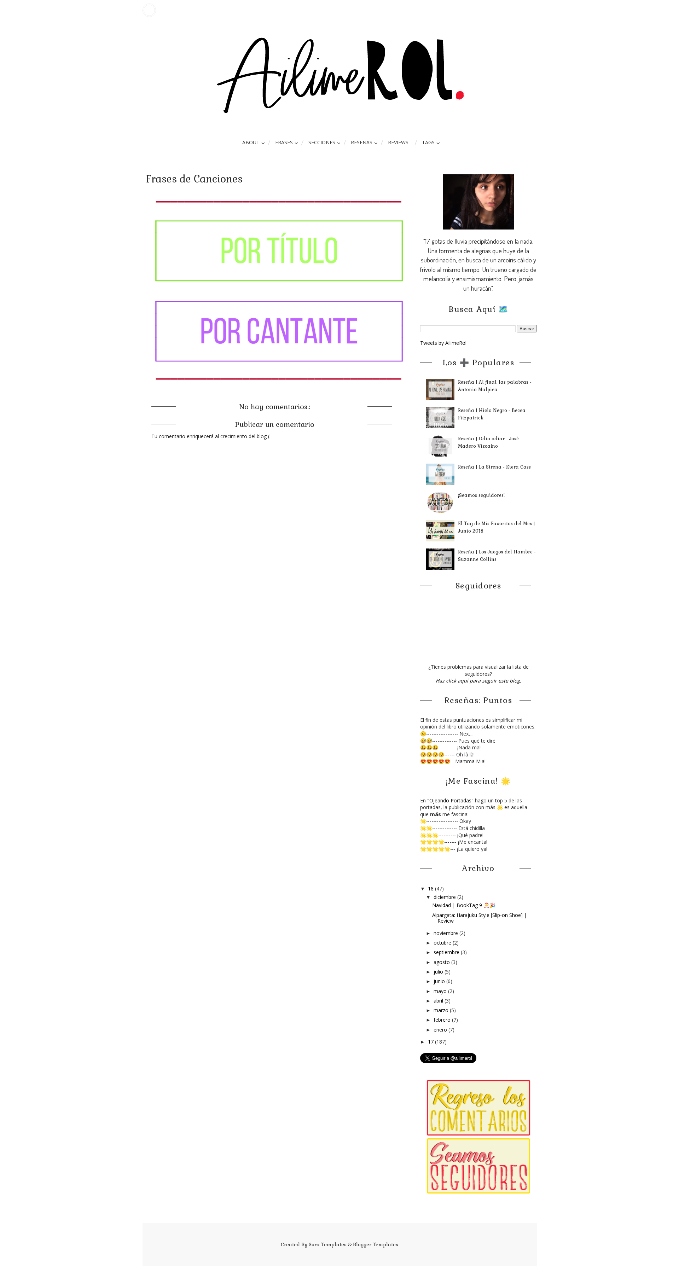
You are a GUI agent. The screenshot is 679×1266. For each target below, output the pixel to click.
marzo (442, 1010)
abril (439, 1000)
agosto (442, 962)
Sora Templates (328, 1244)
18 (431, 888)
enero (441, 1029)
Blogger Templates (375, 1244)
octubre (443, 942)
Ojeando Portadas (450, 800)
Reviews (398, 142)
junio (440, 981)
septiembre (447, 952)
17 (431, 1041)
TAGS (428, 142)
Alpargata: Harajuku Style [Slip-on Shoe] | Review (479, 918)
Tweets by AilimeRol (443, 342)
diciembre (445, 897)
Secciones (321, 142)
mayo (441, 991)
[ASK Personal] (149, 10)
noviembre (446, 933)
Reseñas (361, 142)
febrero (443, 1019)
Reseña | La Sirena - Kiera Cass (494, 467)
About (251, 142)
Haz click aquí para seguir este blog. (478, 680)
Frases (284, 142)
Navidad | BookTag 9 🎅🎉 (463, 905)
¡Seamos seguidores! (481, 495)
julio (439, 971)
